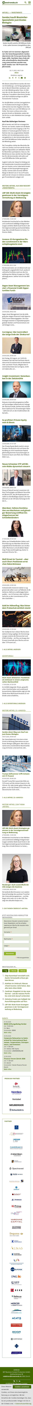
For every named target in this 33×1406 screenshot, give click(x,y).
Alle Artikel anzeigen (12, 649)
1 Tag (5, 971)
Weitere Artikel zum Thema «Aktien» (13, 805)
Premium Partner (12, 1078)
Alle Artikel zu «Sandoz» (13, 797)
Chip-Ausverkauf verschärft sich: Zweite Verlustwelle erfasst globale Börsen (17, 978)
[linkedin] (8, 78)
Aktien (16, 73)
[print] (24, 78)
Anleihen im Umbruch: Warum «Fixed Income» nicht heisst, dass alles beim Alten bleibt (17, 985)
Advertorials (7, 656)
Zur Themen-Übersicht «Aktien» (16, 908)
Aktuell (5, 12)
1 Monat (22, 971)
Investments (16, 12)
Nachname (8, 939)
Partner (8, 1121)
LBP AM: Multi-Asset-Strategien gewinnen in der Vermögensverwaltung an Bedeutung (17, 1007)
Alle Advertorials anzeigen (14, 703)
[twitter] (18, 78)
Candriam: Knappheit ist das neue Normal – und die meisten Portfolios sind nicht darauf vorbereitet (17, 993)
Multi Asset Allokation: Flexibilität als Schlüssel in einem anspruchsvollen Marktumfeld (16, 680)
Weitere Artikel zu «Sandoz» (14, 710)
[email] (21, 78)
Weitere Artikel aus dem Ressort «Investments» (16, 187)
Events (5, 1018)
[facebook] (15, 78)
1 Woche (13, 971)
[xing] (11, 78)
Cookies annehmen (22, 1387)
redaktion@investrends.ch (12, 1376)
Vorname (8, 932)
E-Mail (6, 946)
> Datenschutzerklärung (22, 1404)
